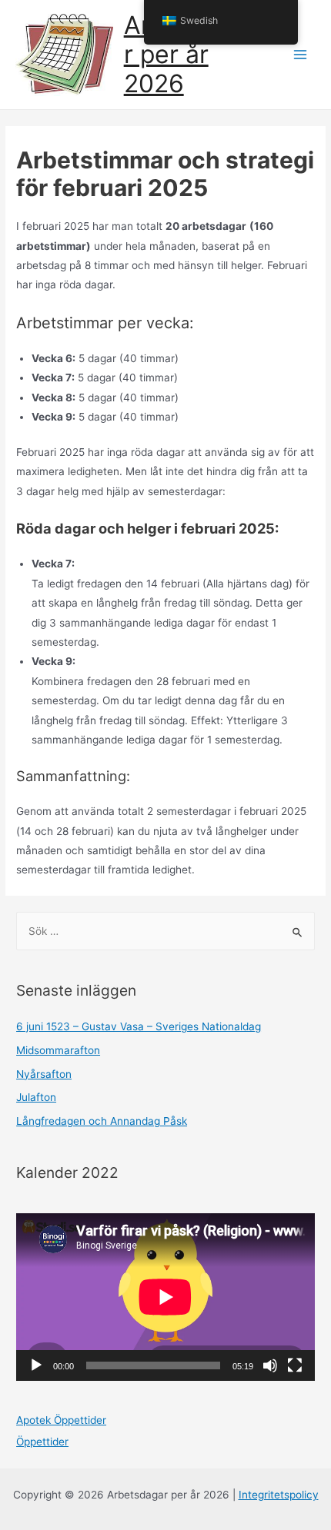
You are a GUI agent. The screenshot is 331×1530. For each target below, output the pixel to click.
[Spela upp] (36, 1365)
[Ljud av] (270, 1365)
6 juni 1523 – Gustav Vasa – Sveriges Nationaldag (138, 1026)
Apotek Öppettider (61, 1420)
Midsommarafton (58, 1050)
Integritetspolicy (279, 1494)
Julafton (36, 1097)
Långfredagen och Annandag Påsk (101, 1121)
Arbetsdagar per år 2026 (192, 54)
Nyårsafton (44, 1074)
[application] (165, 1297)
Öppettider (42, 1441)
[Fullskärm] (295, 1365)
